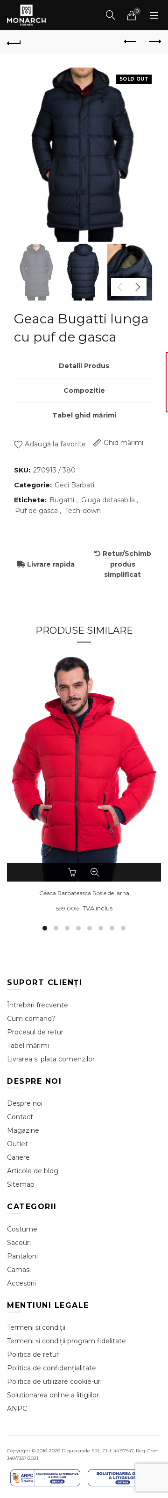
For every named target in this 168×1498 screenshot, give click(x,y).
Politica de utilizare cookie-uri (54, 1381)
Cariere (18, 1157)
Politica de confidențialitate (51, 1368)
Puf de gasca (36, 510)
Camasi (19, 1269)
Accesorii (21, 1283)
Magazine (23, 1130)
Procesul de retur (35, 1032)
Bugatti (61, 500)
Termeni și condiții (36, 1327)
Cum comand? (31, 1018)
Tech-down (83, 510)
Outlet (17, 1144)
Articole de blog (32, 1171)
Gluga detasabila (108, 500)
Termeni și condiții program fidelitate (66, 1341)
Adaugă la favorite (55, 444)
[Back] (14, 42)
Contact (20, 1117)
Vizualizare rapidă (94, 872)
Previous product (130, 42)
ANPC (17, 1408)
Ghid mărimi (123, 442)
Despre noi (24, 1103)
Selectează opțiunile (73, 872)
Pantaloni (22, 1256)
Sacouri (19, 1242)
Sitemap (21, 1184)
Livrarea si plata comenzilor (51, 1059)
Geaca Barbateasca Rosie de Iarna (84, 893)
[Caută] (110, 15)
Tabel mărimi (28, 1045)
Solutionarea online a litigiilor (53, 1395)
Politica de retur (33, 1354)
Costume (22, 1229)
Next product (154, 42)
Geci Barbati (74, 485)
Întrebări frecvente (37, 1005)
